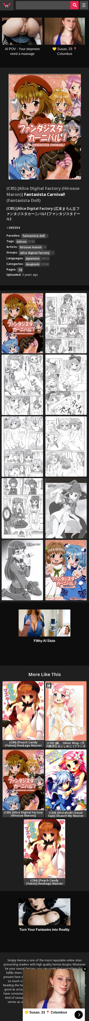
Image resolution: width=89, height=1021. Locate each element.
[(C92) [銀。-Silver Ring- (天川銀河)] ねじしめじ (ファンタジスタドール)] (66, 710)
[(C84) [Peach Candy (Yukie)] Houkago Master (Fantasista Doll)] (23, 710)
